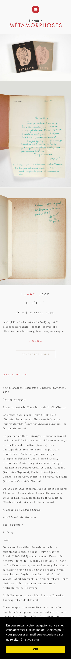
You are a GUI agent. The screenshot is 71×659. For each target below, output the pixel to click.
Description (15, 374)
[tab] (35, 371)
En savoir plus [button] (30, 639)
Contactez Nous (35, 354)
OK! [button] (35, 649)
